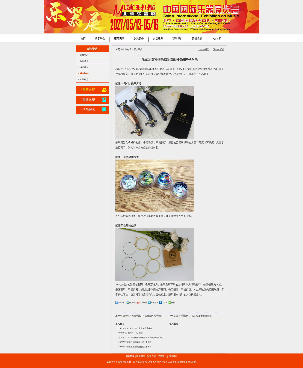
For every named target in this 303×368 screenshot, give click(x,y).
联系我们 (177, 38)
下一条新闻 (218, 49)
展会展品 (84, 73)
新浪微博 (143, 302)
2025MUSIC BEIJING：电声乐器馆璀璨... (136, 328)
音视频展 (197, 38)
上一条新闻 (203, 49)
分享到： (122, 302)
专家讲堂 (84, 79)
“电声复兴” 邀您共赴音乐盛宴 (131, 333)
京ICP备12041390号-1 (156, 361)
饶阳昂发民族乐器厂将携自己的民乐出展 (142, 315)
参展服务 (139, 38)
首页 (83, 38)
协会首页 (216, 38)
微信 (173, 302)
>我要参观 (87, 99)
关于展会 (100, 38)
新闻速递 (84, 61)
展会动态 (84, 54)
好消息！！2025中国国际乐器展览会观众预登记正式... (141, 337)
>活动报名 (87, 109)
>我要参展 (87, 89)
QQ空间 (132, 302)
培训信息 (84, 67)
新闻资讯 (119, 38)
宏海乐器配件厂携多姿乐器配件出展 (194, 315)
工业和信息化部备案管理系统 (182, 361)
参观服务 (158, 38)
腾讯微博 (154, 302)
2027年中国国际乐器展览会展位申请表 (135, 342)
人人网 (165, 302)
